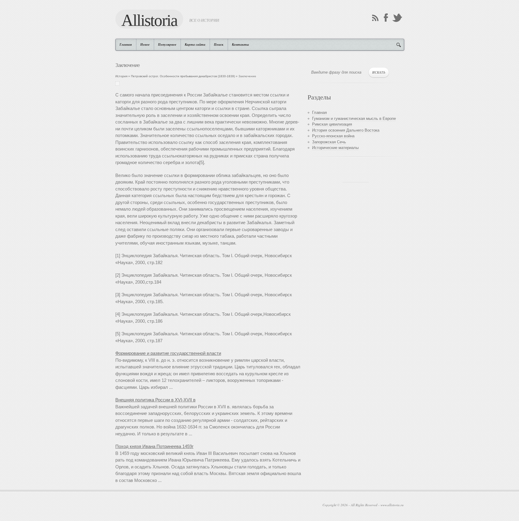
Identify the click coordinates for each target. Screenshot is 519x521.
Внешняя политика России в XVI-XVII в (155, 399)
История (121, 76)
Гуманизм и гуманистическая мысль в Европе (354, 118)
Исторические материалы (335, 147)
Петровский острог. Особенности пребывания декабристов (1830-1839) (183, 76)
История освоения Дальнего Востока (345, 130)
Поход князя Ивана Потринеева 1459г (154, 446)
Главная (126, 44)
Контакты (240, 44)
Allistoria (149, 20)
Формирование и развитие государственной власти (168, 353)
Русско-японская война (333, 136)
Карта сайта (195, 44)
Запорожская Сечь (329, 142)
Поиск (218, 44)
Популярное (167, 44)
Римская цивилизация (332, 124)
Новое (145, 44)
